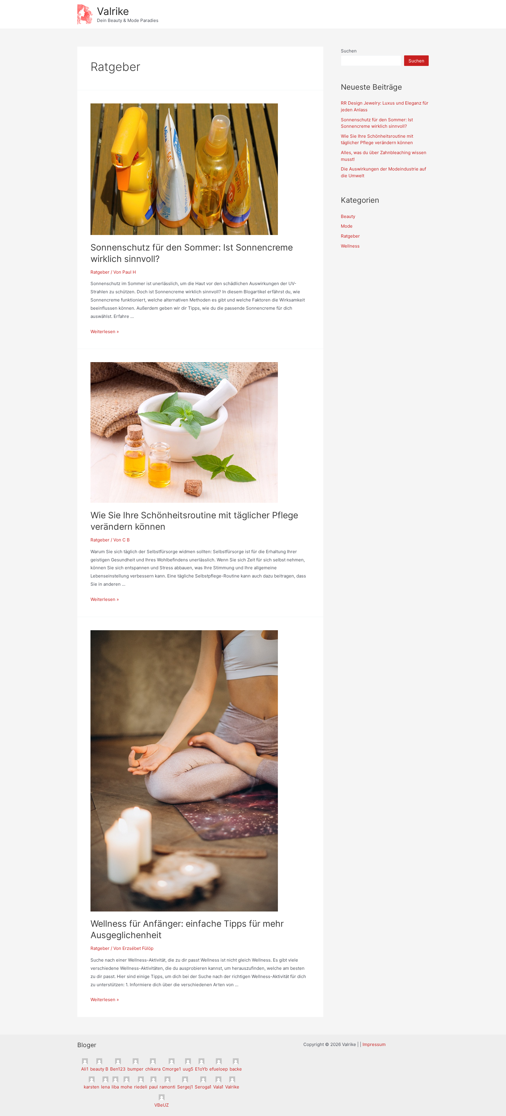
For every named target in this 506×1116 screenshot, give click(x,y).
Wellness (350, 246)
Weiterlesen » (104, 331)
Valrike (113, 11)
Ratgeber (100, 272)
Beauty (348, 216)
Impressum (374, 1044)
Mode (347, 226)
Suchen (349, 51)
